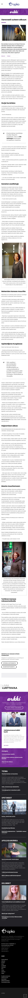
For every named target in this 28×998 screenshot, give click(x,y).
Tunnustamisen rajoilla (8, 754)
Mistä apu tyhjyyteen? (8, 913)
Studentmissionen (5, 976)
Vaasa (2, 973)
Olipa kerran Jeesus (7, 762)
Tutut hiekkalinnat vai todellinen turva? (13, 902)
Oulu (2, 964)
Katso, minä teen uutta (8, 816)
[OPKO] (14, 4)
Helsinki (3, 961)
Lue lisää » (6, 745)
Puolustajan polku (5, 982)
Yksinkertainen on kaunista (10, 774)
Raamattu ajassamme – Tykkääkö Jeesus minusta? (14, 832)
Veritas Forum (4, 977)
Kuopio (3, 962)
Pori (2, 968)
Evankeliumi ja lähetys (8, 828)
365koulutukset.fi (5, 980)
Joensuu (3, 971)
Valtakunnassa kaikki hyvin (12, 731)
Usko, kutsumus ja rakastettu (10, 787)
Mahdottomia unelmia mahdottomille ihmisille (12, 758)
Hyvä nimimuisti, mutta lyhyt (10, 859)
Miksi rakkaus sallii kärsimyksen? (11, 875)
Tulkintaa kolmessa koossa (10, 872)
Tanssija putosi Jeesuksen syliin (11, 790)
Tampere (3, 967)
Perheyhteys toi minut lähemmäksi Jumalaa (12, 917)
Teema (8, 56)
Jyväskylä (3, 965)
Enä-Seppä (3, 979)
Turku (2, 970)
